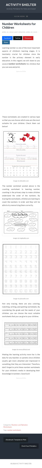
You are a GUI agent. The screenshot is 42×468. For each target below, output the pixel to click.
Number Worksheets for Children (19, 25)
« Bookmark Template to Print (15, 440)
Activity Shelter (21, 5)
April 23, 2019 (31, 32)
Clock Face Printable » (29, 446)
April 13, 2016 (7, 32)
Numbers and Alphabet (19, 425)
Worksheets (7, 427)
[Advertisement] (21, 93)
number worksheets (14, 430)
